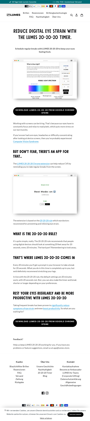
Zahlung (19, 379)
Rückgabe (19, 382)
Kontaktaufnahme (70, 366)
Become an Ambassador (71, 369)
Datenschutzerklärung (70, 379)
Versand (19, 376)
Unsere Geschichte (45, 366)
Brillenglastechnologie (56, 13)
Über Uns (56, 16)
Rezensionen (38, 13)
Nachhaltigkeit (42, 16)
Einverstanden (75, 414)
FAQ (31, 16)
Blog (45, 376)
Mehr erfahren (46, 418)
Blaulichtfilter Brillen (19, 366)
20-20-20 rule (46, 220)
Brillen (26, 13)
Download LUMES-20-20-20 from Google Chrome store (45, 111)
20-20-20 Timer (45, 372)
